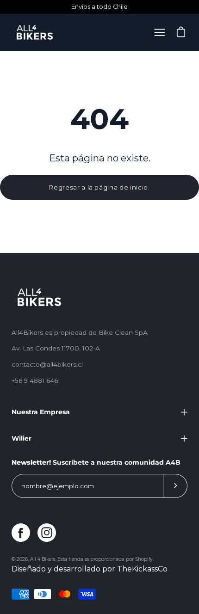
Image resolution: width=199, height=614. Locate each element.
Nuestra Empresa (41, 412)
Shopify (144, 559)
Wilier (21, 438)
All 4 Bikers (42, 559)
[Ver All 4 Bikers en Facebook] (21, 532)
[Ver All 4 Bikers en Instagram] (46, 532)
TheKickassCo (142, 569)
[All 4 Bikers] (35, 32)
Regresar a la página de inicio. (99, 187)
